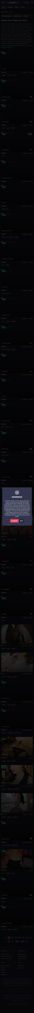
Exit (21, 521)
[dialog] (17, 506)
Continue (14, 521)
